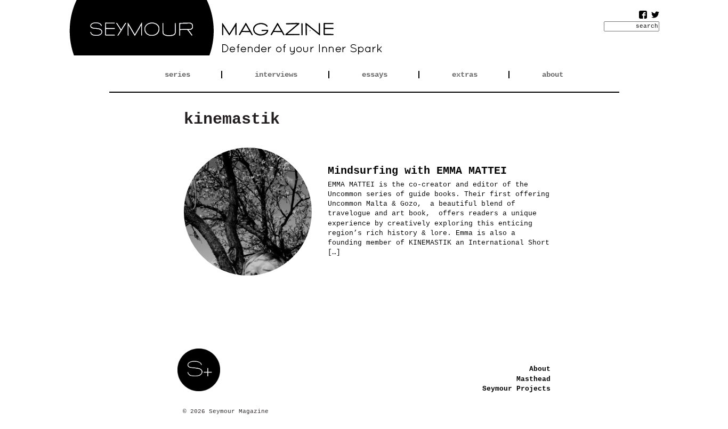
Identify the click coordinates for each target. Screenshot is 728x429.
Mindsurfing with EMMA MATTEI (417, 171)
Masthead (533, 379)
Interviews (276, 74)
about (552, 74)
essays (374, 74)
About (540, 369)
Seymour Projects (516, 389)
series (177, 74)
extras (465, 74)
